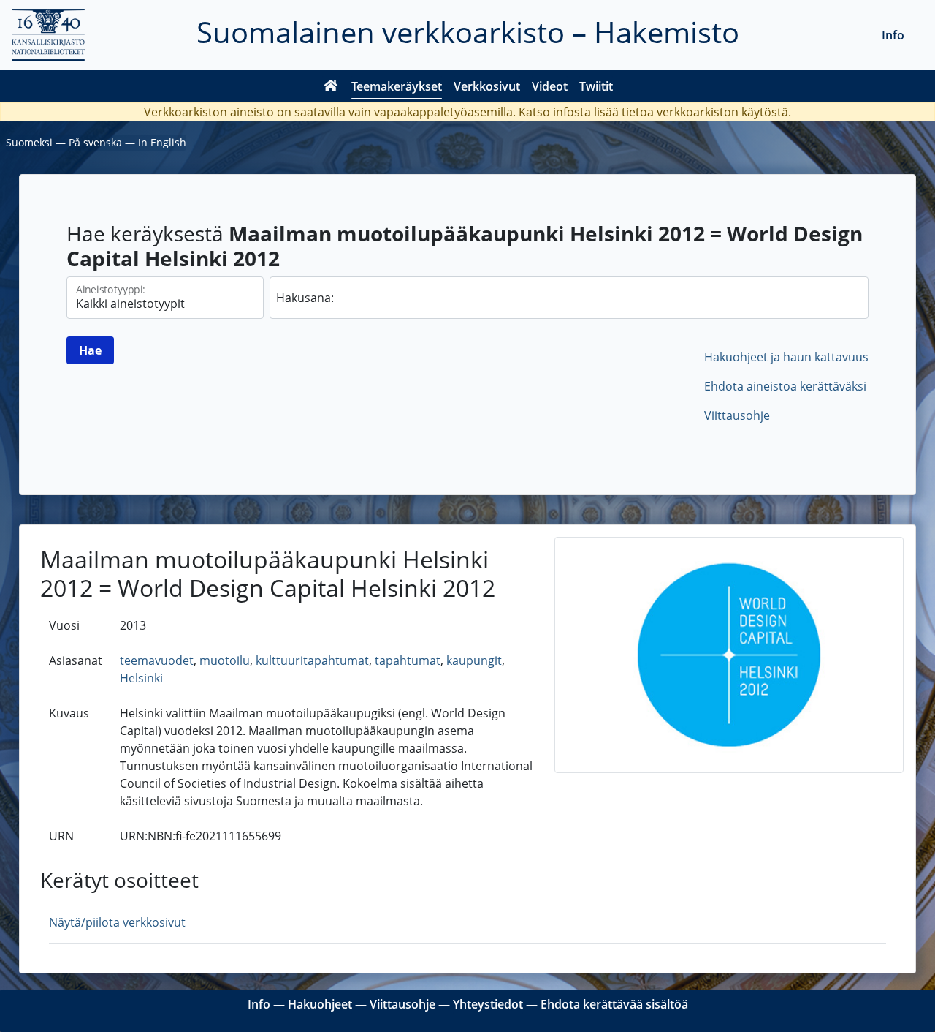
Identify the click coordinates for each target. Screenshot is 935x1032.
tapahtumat (407, 660)
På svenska (95, 142)
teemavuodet (157, 660)
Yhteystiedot (488, 1004)
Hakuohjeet (320, 1004)
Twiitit (596, 86)
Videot (550, 86)
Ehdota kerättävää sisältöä (614, 1004)
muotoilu (224, 660)
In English (162, 142)
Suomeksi (29, 142)
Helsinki (141, 678)
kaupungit (474, 660)
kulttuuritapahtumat (312, 660)
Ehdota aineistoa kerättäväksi (785, 386)
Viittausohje (737, 415)
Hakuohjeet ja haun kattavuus (786, 357)
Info (893, 35)
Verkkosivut (487, 86)
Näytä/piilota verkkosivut (117, 922)
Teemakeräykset (396, 86)
